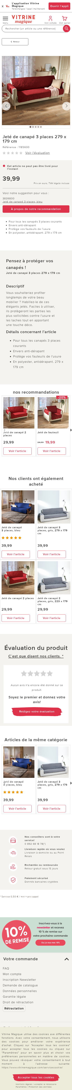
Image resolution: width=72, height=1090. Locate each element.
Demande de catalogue (20, 985)
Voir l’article (17, 451)
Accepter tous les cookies (36, 1077)
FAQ (6, 968)
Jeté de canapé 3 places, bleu (22, 201)
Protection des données (40, 1087)
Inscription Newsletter (19, 980)
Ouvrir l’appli (59, 6)
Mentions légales (24, 1084)
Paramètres (21, 1087)
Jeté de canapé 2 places (14, 434)
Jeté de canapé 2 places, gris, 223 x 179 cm (53, 601)
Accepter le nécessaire (45, 1084)
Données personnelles (20, 991)
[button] (36, 959)
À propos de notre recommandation (36, 209)
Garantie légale (14, 997)
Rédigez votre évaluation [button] (37, 711)
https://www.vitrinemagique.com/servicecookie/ (32, 1067)
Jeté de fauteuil (48, 432)
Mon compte (12, 974)
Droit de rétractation (18, 1002)
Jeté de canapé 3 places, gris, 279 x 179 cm (52, 530)
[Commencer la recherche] (66, 28)
